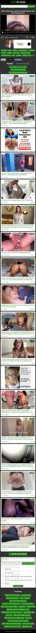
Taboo (15, 50)
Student (31, 50)
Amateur (4, 50)
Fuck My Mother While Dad (18, 72)
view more (19, 586)
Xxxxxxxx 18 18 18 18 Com (11, 604)
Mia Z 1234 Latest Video (9, 606)
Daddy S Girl (27, 55)
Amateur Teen (25, 53)
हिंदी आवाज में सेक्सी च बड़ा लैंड (22, 615)
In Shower (22, 606)
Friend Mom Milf (29, 612)
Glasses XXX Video (12, 598)
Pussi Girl (9, 615)
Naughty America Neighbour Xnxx (18, 609)
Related (10, 64)
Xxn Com (28, 618)
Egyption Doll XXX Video (12, 626)
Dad (13, 55)
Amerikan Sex (26, 595)
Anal (10, 50)
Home (7, 631)
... (33, 55)
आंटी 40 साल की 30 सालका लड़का (14, 618)
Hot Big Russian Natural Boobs (18, 621)
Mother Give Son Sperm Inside (12, 612)
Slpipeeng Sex (27, 626)
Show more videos (19, 554)
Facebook (18, 60)
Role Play (16, 53)
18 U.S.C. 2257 (26, 631)
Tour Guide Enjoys (28, 604)
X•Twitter (10, 60)
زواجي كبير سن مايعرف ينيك (18, 67)
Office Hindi (31, 606)
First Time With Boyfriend (18, 601)
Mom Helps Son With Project (11, 623)
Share (3, 60)
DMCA (17, 631)
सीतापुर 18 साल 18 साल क (12, 595)
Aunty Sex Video (28, 623)
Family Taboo (5, 55)
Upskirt (18, 55)
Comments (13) (22, 64)
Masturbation (23, 50)
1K (27, 37)
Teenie (3, 53)
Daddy (9, 53)
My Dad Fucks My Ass (18, 70)
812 (33, 37)
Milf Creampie (25, 598)
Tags (12, 631)
